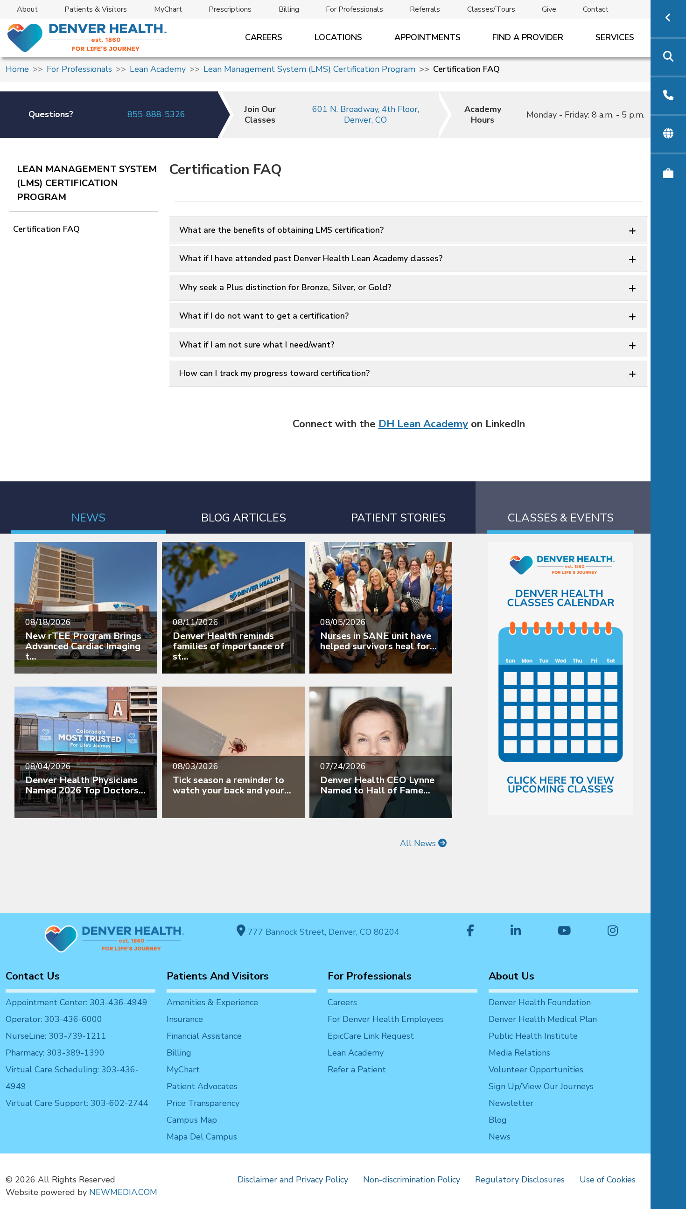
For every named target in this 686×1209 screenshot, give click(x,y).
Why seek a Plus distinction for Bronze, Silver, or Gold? (285, 287)
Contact (596, 9)
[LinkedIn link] (516, 931)
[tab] (88, 507)
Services (614, 37)
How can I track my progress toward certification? (274, 373)
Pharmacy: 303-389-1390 (55, 1052)
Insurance (185, 1019)
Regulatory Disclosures (520, 1179)
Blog (498, 1120)
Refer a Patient (357, 1069)
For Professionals (354, 9)
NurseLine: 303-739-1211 (56, 1036)
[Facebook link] (470, 931)
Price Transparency (203, 1103)
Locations (338, 37)
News (500, 1136)
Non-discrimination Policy (411, 1179)
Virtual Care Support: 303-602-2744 (77, 1103)
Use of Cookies (608, 1179)
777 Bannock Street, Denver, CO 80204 (322, 932)
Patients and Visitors (218, 976)
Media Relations (519, 1052)
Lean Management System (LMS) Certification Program (309, 69)
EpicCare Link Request (371, 1036)
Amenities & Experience (212, 1002)
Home (17, 69)
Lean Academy (158, 69)
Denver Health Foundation (540, 1002)
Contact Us (33, 976)
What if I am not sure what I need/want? (256, 344)
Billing (289, 9)
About (27, 9)
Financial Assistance (204, 1036)
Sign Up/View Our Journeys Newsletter (541, 1095)
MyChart (168, 9)
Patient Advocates (202, 1086)
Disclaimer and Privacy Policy (293, 1179)
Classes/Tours (491, 9)
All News (419, 843)
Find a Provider (527, 37)
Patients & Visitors (95, 9)
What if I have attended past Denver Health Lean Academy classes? (310, 258)
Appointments (427, 37)
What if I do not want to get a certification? (264, 315)
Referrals (425, 9)
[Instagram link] (613, 931)
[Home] (86, 38)
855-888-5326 (156, 114)
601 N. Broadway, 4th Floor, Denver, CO (365, 114)
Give (549, 9)
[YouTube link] (564, 931)
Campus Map (192, 1120)
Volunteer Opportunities (536, 1069)
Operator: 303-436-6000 (54, 1019)
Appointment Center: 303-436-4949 (76, 1002)
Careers (263, 37)
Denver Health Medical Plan (543, 1019)
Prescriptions (230, 9)
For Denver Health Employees (386, 1019)
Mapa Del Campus (202, 1136)
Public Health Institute (533, 1036)
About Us (511, 976)
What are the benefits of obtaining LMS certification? (281, 230)
